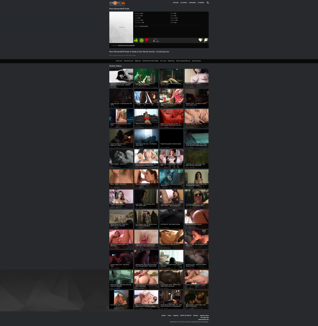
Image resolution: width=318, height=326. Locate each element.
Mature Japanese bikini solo (183, 60)
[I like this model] (136, 40)
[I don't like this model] (147, 40)
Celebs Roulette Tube (203, 319)
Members (195, 315)
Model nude (119, 60)
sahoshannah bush (128, 60)
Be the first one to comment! (126, 45)
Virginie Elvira (171, 60)
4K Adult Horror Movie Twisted (150, 60)
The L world (163, 60)
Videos (169, 315)
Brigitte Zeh (138, 60)
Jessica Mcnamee (196, 60)
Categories (175, 315)
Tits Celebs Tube (204, 317)
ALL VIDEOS (183, 2)
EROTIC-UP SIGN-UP (185, 315)
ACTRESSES (201, 2)
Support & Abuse (204, 315)
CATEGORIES (192, 2)
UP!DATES (175, 2)
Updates (163, 315)
